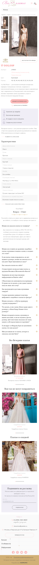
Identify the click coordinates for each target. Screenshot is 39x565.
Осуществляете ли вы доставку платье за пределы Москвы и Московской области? (16, 270)
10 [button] (23, 384)
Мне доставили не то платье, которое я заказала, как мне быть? (15, 333)
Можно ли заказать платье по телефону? (16, 226)
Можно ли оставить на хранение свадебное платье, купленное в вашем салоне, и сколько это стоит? (17, 251)
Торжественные (16, 75)
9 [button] (22, 384)
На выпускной (24, 72)
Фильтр (5, 9)
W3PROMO (23, 562)
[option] (4, 23)
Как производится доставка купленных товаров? (15, 290)
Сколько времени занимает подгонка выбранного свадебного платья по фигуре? (17, 296)
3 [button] (17, 384)
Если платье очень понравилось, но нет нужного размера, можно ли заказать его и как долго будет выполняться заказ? (17, 259)
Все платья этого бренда (29, 60)
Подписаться (19, 507)
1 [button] (15, 384)
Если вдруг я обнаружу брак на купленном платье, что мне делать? (16, 327)
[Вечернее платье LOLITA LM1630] (23, 36)
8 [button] (21, 384)
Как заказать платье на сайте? (12, 265)
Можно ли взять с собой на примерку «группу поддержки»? (15, 302)
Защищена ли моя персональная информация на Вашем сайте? (13, 276)
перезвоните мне (19, 535)
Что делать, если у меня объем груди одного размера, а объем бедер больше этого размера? (17, 309)
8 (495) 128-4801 (20, 520)
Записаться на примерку (20, 105)
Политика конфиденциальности (23, 557)
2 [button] (16, 384)
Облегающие (15, 72)
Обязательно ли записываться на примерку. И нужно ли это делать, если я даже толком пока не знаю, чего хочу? (17, 283)
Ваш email (5, 499)
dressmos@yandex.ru (20, 526)
